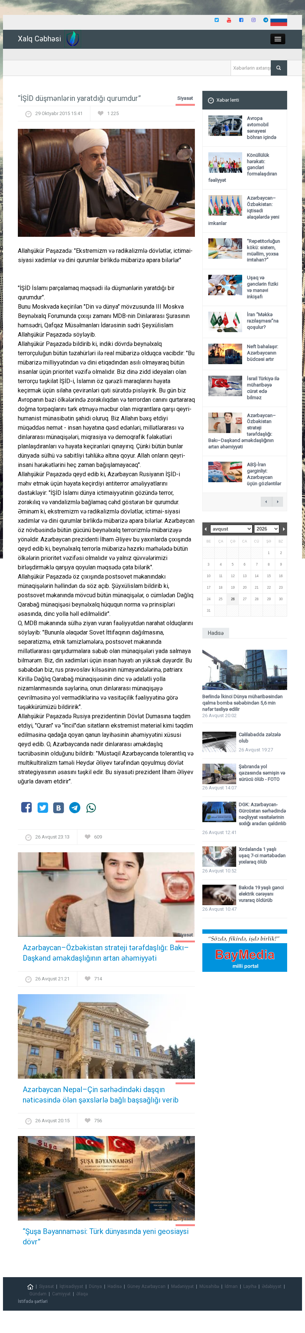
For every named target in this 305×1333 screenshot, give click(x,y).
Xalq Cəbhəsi (39, 38)
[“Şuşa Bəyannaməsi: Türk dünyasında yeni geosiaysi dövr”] (106, 1180)
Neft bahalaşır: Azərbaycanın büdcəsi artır (262, 353)
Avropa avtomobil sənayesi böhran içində (261, 127)
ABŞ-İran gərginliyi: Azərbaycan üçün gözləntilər (264, 474)
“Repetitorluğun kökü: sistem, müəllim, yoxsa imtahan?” (263, 250)
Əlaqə (82, 1294)
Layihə (249, 1286)
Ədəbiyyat (272, 1286)
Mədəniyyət (182, 1286)
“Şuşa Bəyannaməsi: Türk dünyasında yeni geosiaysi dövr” (106, 1236)
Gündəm (37, 1294)
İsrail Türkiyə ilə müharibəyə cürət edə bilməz (263, 388)
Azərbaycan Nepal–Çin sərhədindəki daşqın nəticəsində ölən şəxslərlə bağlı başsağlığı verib (101, 1094)
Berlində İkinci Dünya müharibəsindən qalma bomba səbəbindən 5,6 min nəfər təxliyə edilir (242, 703)
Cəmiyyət (61, 1294)
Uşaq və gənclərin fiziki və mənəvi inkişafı (262, 287)
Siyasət (185, 98)
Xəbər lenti (227, 100)
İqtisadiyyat (71, 1286)
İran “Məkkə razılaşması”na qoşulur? (263, 321)
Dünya (95, 1286)
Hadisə (114, 1286)
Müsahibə (209, 1286)
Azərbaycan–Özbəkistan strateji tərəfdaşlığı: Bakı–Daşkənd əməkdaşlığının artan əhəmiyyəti (106, 953)
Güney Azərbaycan (146, 1286)
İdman (231, 1286)
